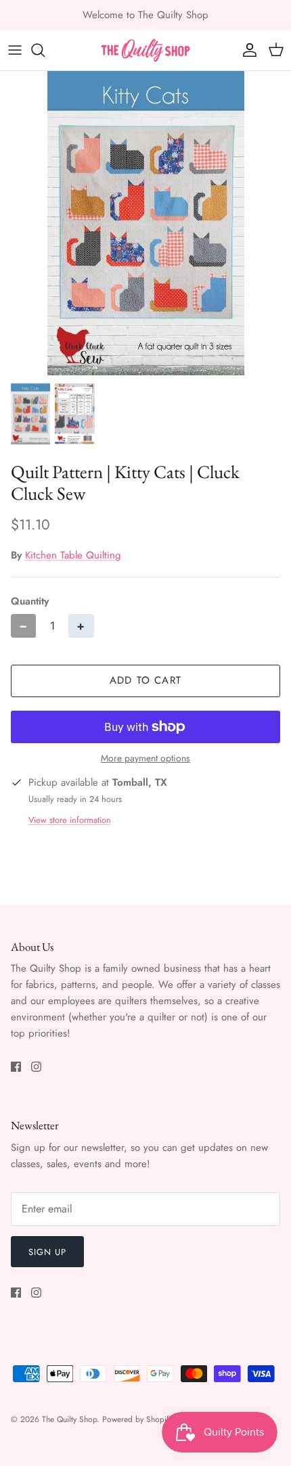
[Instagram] (36, 1067)
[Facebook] (16, 1067)
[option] (145, 223)
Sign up (47, 1252)
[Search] (45, 50)
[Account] (246, 50)
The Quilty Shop (69, 1419)
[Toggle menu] (15, 50)
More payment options (145, 758)
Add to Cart (145, 680)
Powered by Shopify (137, 1419)
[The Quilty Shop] (145, 50)
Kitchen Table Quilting (73, 555)
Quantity (30, 601)
